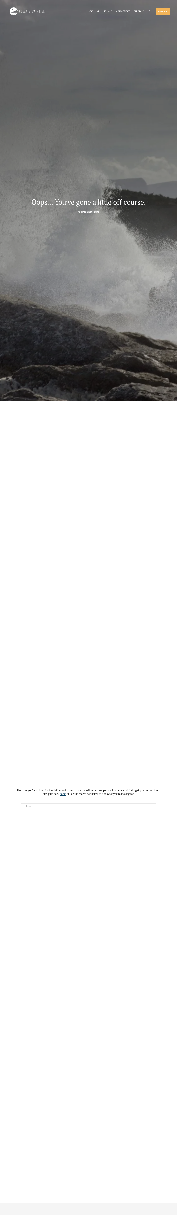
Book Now (162, 11)
